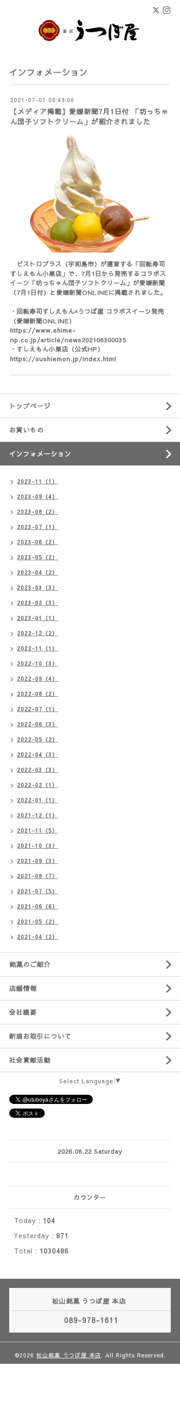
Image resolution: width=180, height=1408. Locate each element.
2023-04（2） (37, 572)
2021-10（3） (37, 845)
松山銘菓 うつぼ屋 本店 (68, 1355)
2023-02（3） (37, 602)
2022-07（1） (37, 709)
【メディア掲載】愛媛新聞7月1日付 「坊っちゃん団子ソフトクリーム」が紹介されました (89, 116)
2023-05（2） (37, 557)
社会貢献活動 (30, 1059)
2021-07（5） (37, 891)
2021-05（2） (37, 921)
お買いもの (26, 429)
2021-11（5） (37, 830)
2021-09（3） (37, 860)
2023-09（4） (37, 496)
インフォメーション (40, 453)
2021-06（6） (37, 906)
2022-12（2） (37, 633)
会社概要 (23, 1012)
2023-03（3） (37, 587)
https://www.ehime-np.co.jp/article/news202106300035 (68, 335)
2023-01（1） (37, 617)
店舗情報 (23, 988)
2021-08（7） (37, 875)
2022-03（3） (37, 769)
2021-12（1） (37, 815)
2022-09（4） (37, 678)
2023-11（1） (37, 481)
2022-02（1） (37, 784)
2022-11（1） (37, 648)
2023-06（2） (37, 542)
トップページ (30, 405)
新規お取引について (40, 1035)
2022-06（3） (37, 724)
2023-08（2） (37, 511)
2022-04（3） (37, 754)
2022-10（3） (37, 663)
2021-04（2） (37, 936)
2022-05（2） (37, 739)
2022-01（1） (37, 800)
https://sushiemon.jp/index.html (63, 358)
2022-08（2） (37, 693)
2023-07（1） (37, 526)
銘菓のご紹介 (30, 964)
